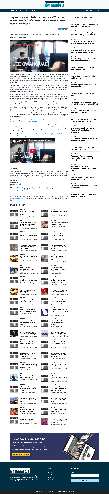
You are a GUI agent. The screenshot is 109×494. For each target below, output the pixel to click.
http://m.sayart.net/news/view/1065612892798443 (25, 122)
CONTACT (33, 10)
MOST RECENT (20, 10)
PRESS (27, 10)
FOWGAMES (19, 87)
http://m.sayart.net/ (22, 190)
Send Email (17, 184)
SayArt (12, 74)
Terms (50, 472)
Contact (50, 480)
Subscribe (85, 480)
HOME (12, 10)
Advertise (51, 477)
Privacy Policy (52, 475)
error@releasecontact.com (18, 198)
